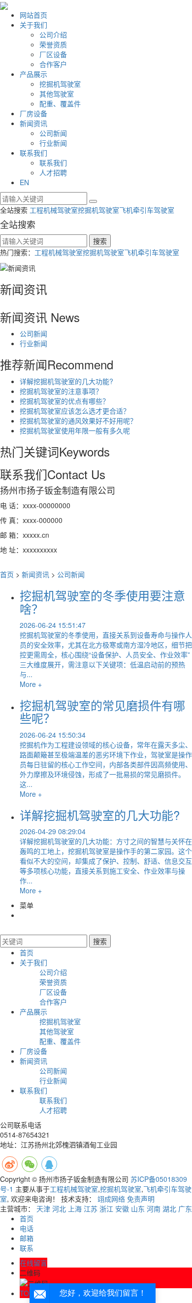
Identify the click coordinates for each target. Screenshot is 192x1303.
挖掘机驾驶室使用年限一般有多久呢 (75, 430)
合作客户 (53, 64)
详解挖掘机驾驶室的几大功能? (66, 381)
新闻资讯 (33, 123)
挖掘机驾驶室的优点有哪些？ (64, 401)
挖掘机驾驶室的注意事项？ (61, 391)
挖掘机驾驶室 (60, 84)
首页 (7, 574)
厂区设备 (53, 54)
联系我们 (33, 153)
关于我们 (33, 25)
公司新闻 (53, 133)
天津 (43, 1208)
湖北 (169, 1208)
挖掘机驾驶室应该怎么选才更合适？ (75, 411)
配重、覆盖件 (60, 103)
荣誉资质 (53, 44)
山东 (138, 1208)
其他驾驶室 (56, 93)
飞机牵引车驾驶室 (146, 210)
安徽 (122, 1208)
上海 (75, 1208)
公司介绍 (53, 34)
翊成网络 (111, 1199)
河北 (59, 1208)
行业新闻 (53, 143)
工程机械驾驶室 (54, 210)
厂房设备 (33, 113)
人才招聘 (53, 172)
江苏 (90, 1208)
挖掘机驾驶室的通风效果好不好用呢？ (78, 420)
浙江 (106, 1208)
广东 (185, 1208)
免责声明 (141, 1199)
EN (24, 182)
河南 (153, 1208)
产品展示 (33, 74)
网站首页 (33, 15)
